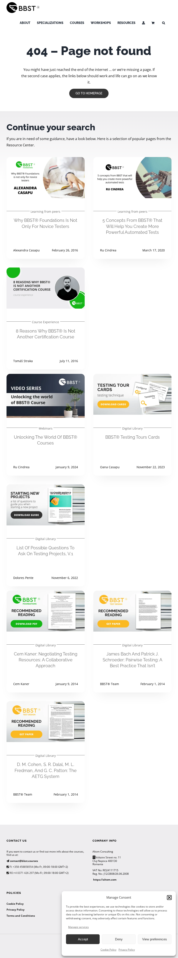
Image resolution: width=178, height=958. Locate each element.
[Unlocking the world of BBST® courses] (46, 377)
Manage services (78, 927)
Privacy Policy (127, 949)
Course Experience (45, 322)
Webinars (46, 428)
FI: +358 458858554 (21, 867)
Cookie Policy (108, 949)
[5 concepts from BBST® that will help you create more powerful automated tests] (132, 160)
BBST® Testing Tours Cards (132, 437)
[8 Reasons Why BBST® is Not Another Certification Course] (46, 270)
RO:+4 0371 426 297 (21, 873)
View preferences (154, 939)
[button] (169, 897)
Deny (119, 939)
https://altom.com (105, 879)
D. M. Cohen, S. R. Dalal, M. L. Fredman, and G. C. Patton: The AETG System (46, 770)
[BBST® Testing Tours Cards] (132, 377)
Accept (83, 939)
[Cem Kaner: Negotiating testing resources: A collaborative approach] (46, 593)
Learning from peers (45, 211)
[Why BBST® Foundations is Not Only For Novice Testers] (46, 160)
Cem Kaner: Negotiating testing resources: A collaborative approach (45, 659)
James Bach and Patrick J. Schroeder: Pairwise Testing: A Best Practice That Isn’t (132, 659)
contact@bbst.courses (23, 861)
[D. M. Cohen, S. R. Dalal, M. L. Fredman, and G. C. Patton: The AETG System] (46, 704)
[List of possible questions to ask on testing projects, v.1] (46, 487)
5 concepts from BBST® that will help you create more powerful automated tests (132, 226)
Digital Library (132, 428)
